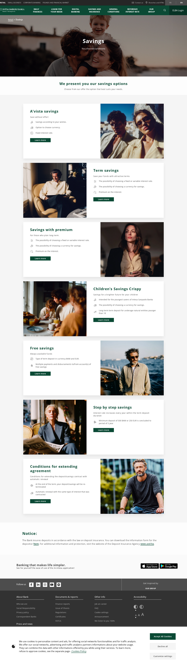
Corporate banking (32, 3)
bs (170, 3)
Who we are (21, 604)
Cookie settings (101, 612)
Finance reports (62, 604)
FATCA (58, 621)
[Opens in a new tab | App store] (150, 566)
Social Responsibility (25, 608)
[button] (164, 10)
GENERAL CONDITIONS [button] (113, 10)
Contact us (139, 3)
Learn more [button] (40, 140)
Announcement (102, 616)
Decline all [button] (163, 646)
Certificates (60, 616)
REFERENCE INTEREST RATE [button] (132, 10)
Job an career (101, 604)
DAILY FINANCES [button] (37, 10)
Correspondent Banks (26, 616)
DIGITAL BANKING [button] (75, 10)
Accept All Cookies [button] (163, 636)
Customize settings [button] (162, 656)
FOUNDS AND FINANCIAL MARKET (56, 3)
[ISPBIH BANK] (13, 10)
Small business (14, 3)
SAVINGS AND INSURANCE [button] (94, 10)
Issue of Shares (62, 608)
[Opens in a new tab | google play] (168, 566)
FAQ (96, 608)
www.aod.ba (147, 543)
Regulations (60, 612)
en (181, 3)
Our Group (151, 10)
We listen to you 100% (105, 621)
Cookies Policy (78, 651)
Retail (10, 19)
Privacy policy (22, 612)
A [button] (136, 615)
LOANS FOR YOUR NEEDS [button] (56, 10)
